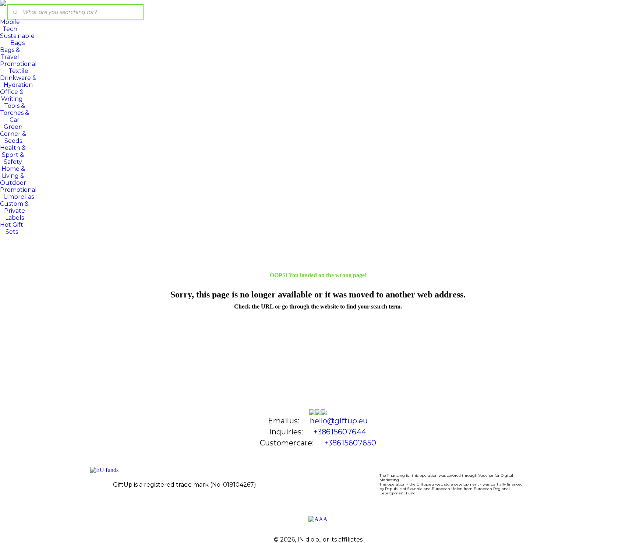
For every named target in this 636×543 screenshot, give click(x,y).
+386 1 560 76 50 (350, 442)
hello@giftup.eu (339, 420)
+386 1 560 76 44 (340, 431)
